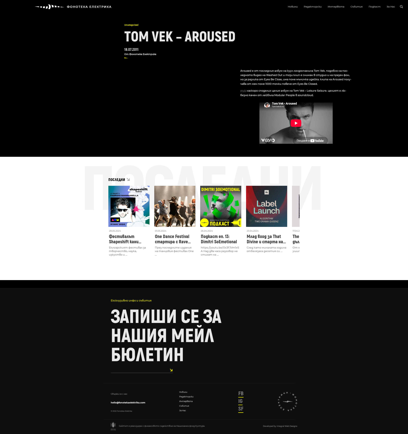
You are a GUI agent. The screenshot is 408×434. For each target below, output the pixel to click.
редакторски (313, 6)
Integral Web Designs (287, 426)
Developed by (270, 426)
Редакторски (186, 396)
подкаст (375, 6)
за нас (391, 6)
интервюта (336, 6)
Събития (184, 406)
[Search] (401, 7)
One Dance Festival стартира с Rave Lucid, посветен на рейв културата (173, 239)
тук (243, 90)
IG (240, 401)
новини (293, 6)
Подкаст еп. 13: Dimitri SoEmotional (219, 239)
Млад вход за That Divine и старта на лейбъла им (265, 239)
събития (356, 6)
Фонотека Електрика (142, 54)
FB (241, 393)
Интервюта (186, 401)
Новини (183, 392)
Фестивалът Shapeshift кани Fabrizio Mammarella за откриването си (128, 239)
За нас (182, 410)
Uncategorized (131, 25)
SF (240, 408)
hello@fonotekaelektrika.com (128, 402)
